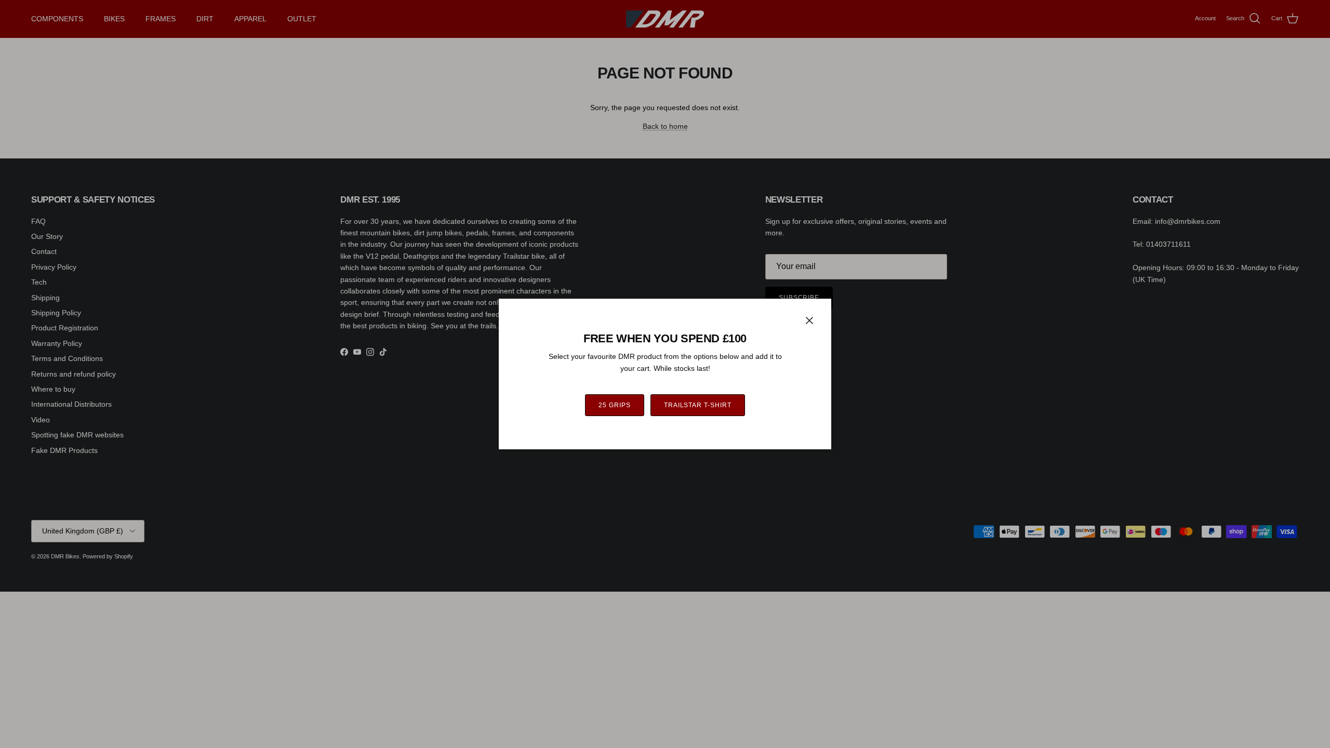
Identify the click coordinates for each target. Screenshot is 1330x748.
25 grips (614, 405)
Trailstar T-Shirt (698, 405)
